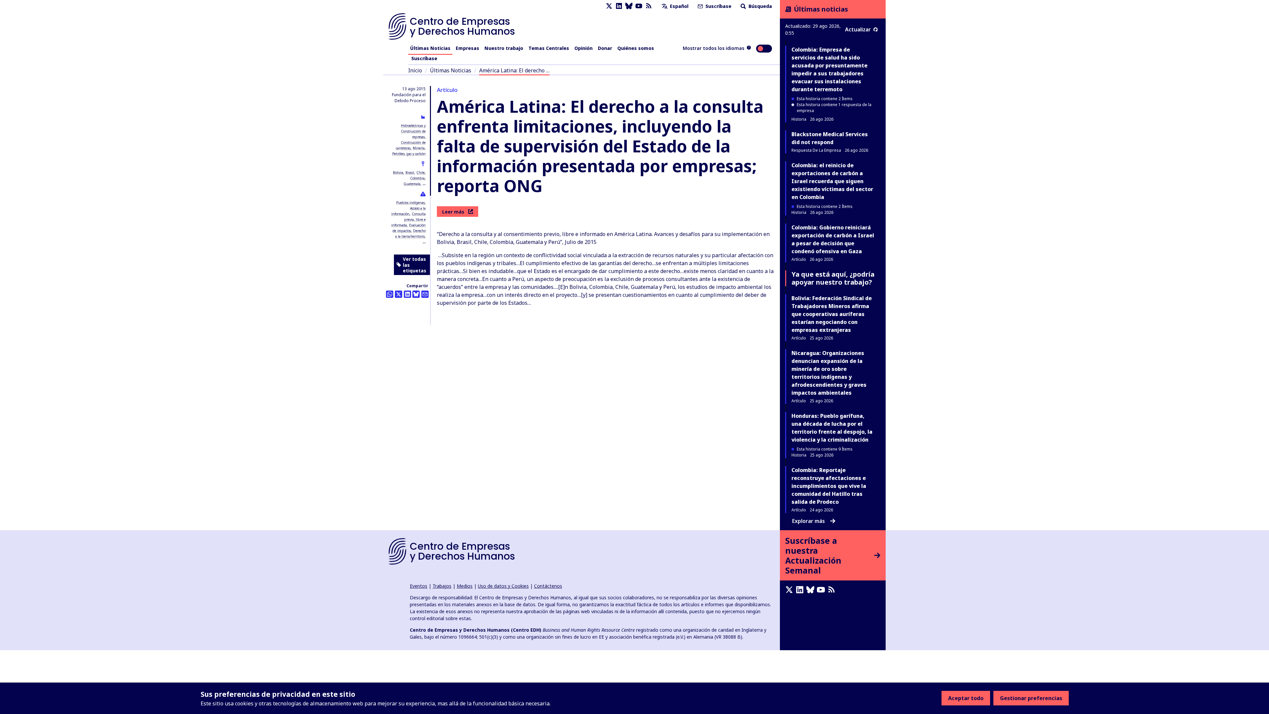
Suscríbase (717, 6)
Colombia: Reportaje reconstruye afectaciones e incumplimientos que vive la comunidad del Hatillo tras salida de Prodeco (828, 485)
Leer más (453, 212)
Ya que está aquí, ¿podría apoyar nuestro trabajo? (832, 278)
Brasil (409, 172)
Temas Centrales (548, 48)
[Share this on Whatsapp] (389, 294)
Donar (605, 48)
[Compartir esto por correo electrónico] (425, 294)
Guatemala (412, 183)
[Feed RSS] (649, 6)
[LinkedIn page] (619, 6)
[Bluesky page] (629, 6)
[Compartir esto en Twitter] (398, 294)
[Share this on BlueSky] (416, 294)
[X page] (609, 6)
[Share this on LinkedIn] (407, 294)
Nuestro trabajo (503, 48)
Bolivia (398, 172)
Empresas (467, 48)
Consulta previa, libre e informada (408, 219)
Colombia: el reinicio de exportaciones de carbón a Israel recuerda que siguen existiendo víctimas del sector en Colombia (832, 181)
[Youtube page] (639, 6)
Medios (465, 586)
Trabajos (442, 586)
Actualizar (858, 29)
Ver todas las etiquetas (414, 265)
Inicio (415, 70)
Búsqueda (759, 6)
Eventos (418, 586)
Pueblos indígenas (410, 202)
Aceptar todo (965, 698)
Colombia (417, 178)
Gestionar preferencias (1031, 698)
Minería (419, 148)
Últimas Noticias (430, 48)
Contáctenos (548, 586)
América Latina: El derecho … (514, 70)
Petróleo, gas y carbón (409, 153)
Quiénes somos (635, 48)
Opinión (583, 48)
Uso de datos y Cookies (503, 586)
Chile (420, 172)
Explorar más (808, 521)
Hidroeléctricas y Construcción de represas (413, 131)
